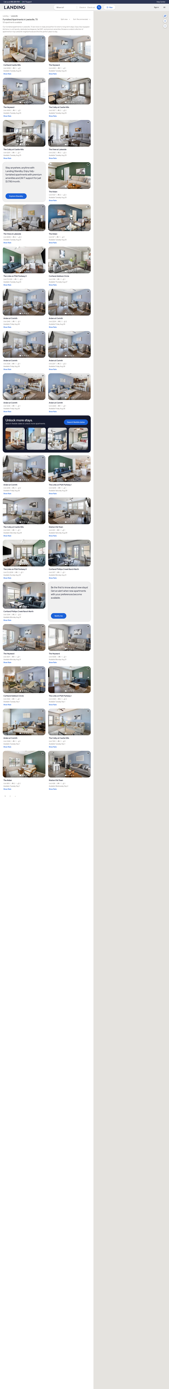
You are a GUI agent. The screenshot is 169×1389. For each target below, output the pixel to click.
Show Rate (7, 74)
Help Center (161, 2)
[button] (87, 7)
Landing (5, 16)
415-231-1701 (15, 2)
